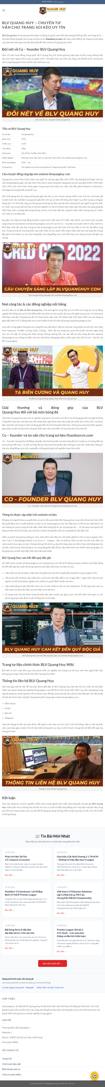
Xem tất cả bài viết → (53, 963)
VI (53, 2)
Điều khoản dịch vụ (11, 1069)
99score (71, 1083)
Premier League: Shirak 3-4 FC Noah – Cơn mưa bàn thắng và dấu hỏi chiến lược (71, 933)
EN (56, 2)
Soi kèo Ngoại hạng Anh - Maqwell (18, 987)
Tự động (60, 2)
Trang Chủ (7, 1058)
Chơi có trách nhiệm (11, 1074)
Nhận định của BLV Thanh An (50, 987)
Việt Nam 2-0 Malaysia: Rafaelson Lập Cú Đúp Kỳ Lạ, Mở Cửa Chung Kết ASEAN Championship (74, 894)
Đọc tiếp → (9, 875)
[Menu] (3, 10)
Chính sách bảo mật (11, 1064)
